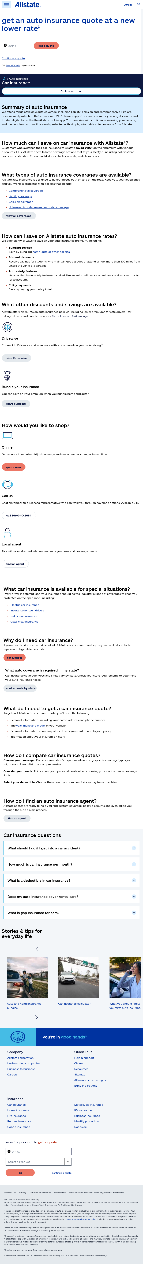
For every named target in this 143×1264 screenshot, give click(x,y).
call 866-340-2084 (18, 515)
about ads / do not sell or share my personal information (96, 1192)
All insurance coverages (90, 1080)
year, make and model (30, 725)
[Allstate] (4, 78)
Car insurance (16, 1104)
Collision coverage (21, 201)
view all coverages (18, 215)
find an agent (15, 563)
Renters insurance (19, 1121)
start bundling (16, 403)
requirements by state (20, 688)
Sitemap (79, 1074)
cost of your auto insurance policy (80, 1219)
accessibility (60, 1192)
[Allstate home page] (28, 4)
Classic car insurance (24, 621)
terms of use (10, 1192)
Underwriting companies (23, 1063)
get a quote (46, 45)
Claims (78, 1063)
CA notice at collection (40, 1192)
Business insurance (87, 1115)
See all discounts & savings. (70, 316)
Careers (12, 1074)
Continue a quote (13, 58)
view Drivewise (16, 358)
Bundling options (85, 1085)
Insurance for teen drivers (27, 610)
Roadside (80, 1126)
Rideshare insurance (23, 616)
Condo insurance (18, 1126)
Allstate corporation (20, 1057)
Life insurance (16, 1115)
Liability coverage (20, 196)
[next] (37, 1017)
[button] (139, 4)
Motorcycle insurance (88, 1104)
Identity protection (86, 1121)
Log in (128, 4)
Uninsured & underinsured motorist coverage (39, 207)
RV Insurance (83, 1110)
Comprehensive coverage (26, 190)
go (20, 1172)
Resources (81, 1068)
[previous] (37, 949)
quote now (13, 467)
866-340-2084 (13, 65)
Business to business (21, 1068)
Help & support (84, 1057)
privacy (22, 1192)
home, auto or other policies (51, 251)
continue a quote (62, 1172)
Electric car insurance (24, 604)
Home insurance (18, 1110)
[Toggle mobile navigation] (6, 4)
